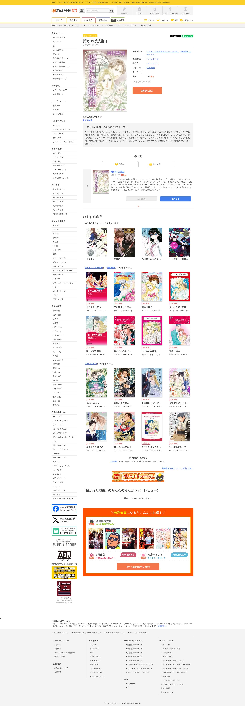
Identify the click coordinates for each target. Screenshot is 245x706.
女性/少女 (88, 20)
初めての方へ (58, 138)
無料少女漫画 (58, 202)
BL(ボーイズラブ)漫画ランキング (140, 668)
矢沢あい (56, 405)
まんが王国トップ (61, 632)
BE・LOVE (57, 417)
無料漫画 (120, 20)
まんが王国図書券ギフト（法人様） (176, 668)
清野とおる (57, 372)
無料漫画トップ (59, 38)
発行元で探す (58, 174)
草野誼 (55, 356)
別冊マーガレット (60, 458)
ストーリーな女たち (60, 421)
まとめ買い (157, 164)
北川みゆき (57, 352)
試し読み (141, 199)
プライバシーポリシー (171, 680)
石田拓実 (56, 323)
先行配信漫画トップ (60, 58)
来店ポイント (188, 20)
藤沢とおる (57, 397)
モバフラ (56, 494)
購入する (175, 199)
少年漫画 (56, 238)
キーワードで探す (60, 170)
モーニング (57, 470)
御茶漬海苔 (57, 339)
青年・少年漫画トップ (61, 66)
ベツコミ (56, 462)
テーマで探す (58, 157)
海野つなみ (57, 327)
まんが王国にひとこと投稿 (63, 142)
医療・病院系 (58, 299)
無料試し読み (147, 91)
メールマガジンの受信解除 (64, 653)
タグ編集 (88, 120)
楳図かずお (57, 331)
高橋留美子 (57, 385)
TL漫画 (55, 242)
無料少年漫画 (58, 210)
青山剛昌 (56, 311)
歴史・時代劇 (58, 275)
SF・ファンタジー (60, 291)
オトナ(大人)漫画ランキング (138, 672)
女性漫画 (56, 225)
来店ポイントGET (60, 90)
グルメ (55, 295)
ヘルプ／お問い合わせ (61, 129)
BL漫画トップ (58, 75)
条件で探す (57, 153)
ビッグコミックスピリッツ (63, 437)
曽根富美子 (57, 376)
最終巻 (121, 164)
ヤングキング (58, 482)
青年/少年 (103, 20)
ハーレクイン (153, 63)
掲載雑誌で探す (59, 166)
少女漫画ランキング (135, 653)
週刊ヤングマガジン (60, 429)
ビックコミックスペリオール (64, 499)
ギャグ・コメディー (60, 262)
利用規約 (166, 676)
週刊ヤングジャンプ (60, 449)
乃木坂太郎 (57, 389)
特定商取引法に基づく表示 (173, 684)
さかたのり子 (58, 360)
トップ (59, 20)
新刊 (176, 20)
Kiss (54, 441)
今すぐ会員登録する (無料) (138, 567)
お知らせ (56, 125)
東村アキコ (57, 393)
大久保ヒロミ (58, 335)
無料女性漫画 (58, 198)
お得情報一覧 (58, 94)
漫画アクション (59, 490)
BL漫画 (56, 246)
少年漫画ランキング (135, 661)
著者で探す (57, 161)
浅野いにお (57, 315)
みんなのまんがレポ (60, 178)
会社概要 (166, 688)
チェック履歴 (58, 114)
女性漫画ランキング (135, 649)
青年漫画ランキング (135, 657)
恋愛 (54, 254)
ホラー (55, 287)
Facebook (131, 684)
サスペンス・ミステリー (62, 271)
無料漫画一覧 (58, 193)
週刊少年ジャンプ (60, 433)
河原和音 (56, 344)
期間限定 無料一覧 (60, 214)
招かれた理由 (117, 171)
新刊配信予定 (58, 50)
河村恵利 (111, 267)
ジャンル (151, 20)
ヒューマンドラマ (60, 258)
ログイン (56, 110)
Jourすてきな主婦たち (61, 466)
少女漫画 (56, 229)
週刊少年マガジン (60, 445)
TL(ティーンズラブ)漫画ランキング (140, 665)
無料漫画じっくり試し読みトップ (87, 632)
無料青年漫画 (58, 206)
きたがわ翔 (57, 348)
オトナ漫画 (57, 250)
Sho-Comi (57, 474)
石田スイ (56, 319)
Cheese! (56, 453)
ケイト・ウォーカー (163, 51)
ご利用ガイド (58, 134)
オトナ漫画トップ (60, 79)
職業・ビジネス (59, 266)
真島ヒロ (56, 401)
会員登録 (56, 106)
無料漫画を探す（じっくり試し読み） (177, 468)
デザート (56, 486)
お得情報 (57, 672)
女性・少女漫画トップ (61, 62)
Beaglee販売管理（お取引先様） (175, 672)
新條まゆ (56, 368)
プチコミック (58, 425)
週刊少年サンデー (60, 478)
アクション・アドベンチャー (64, 283)
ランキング (164, 20)
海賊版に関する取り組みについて (64, 564)
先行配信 (74, 20)
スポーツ (56, 279)
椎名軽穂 (56, 364)
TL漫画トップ (58, 70)
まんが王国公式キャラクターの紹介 (176, 665)
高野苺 (55, 380)
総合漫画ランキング (135, 645)
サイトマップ (168, 692)
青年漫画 (56, 234)
